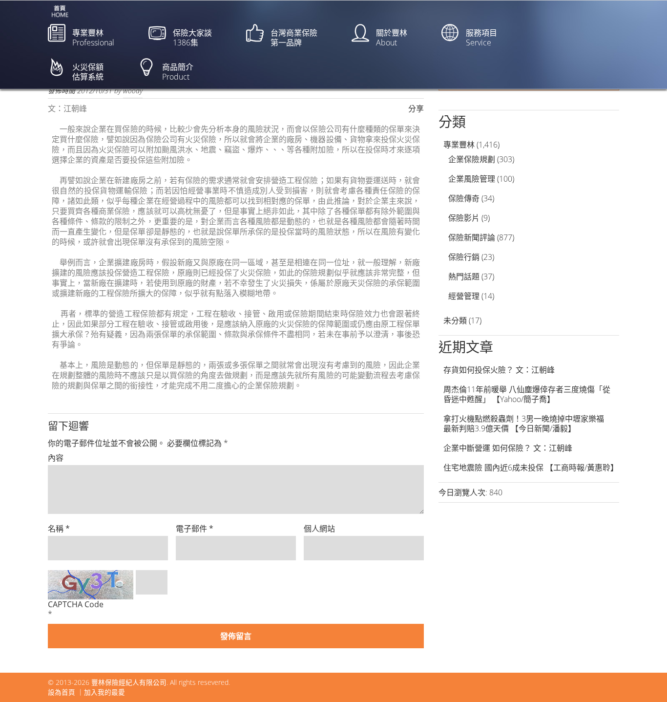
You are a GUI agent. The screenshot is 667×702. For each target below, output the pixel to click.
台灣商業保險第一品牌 (294, 37)
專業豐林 (459, 144)
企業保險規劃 (471, 159)
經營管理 (463, 296)
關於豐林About (391, 37)
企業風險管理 (471, 178)
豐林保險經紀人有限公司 (129, 682)
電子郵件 (194, 528)
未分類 (455, 320)
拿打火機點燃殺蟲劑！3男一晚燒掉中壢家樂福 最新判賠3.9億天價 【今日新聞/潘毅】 (527, 423)
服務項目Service (481, 37)
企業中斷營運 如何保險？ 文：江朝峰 (507, 448)
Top (643, 678)
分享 (416, 108)
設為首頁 (61, 692)
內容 (55, 458)
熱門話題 (463, 276)
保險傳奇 (463, 198)
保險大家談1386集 (192, 37)
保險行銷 (463, 257)
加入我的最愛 (104, 692)
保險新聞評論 (471, 237)
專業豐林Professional (93, 37)
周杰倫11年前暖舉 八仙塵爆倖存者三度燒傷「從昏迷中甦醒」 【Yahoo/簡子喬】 (526, 394)
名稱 (59, 528)
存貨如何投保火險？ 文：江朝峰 (499, 369)
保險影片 (463, 218)
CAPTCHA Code (76, 604)
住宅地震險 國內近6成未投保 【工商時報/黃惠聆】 (530, 467)
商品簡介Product (177, 72)
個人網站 (319, 528)
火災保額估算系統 (88, 72)
